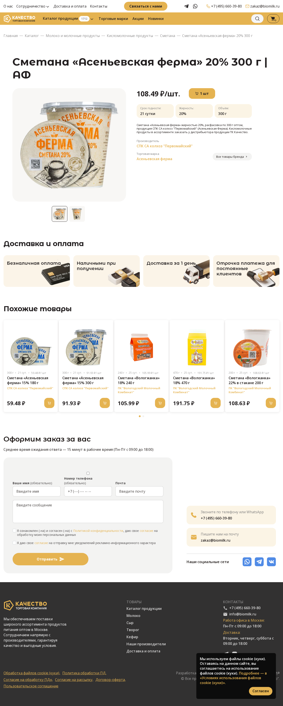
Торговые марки (113, 19)
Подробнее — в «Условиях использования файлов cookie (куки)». (233, 678)
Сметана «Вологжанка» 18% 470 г (194, 380)
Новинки (156, 19)
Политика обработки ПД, (84, 673)
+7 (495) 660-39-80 (226, 6)
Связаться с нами (145, 6)
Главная (11, 36)
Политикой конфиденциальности (98, 531)
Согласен (260, 690)
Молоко (133, 616)
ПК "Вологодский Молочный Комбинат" (139, 390)
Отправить (47, 559)
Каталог (32, 36)
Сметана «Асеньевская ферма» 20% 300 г (217, 36)
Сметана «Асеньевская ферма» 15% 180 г (27, 380)
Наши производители (146, 644)
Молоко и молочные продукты (73, 36)
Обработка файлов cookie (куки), (32, 673)
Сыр (130, 623)
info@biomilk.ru (242, 614)
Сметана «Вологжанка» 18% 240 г (139, 380)
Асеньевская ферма (154, 159)
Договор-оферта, (111, 680)
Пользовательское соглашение (31, 686)
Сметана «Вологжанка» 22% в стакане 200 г (249, 380)
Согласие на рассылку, (74, 680)
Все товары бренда (230, 157)
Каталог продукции (65, 18)
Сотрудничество (30, 6)
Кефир (132, 637)
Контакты (98, 6)
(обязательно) (32, 483)
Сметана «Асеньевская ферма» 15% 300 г (82, 380)
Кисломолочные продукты (130, 36)
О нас (8, 6)
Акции (138, 19)
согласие (146, 531)
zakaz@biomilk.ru (264, 6)
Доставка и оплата (70, 6)
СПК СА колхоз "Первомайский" (165, 146)
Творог (132, 630)
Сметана (167, 36)
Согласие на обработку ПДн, (28, 680)
